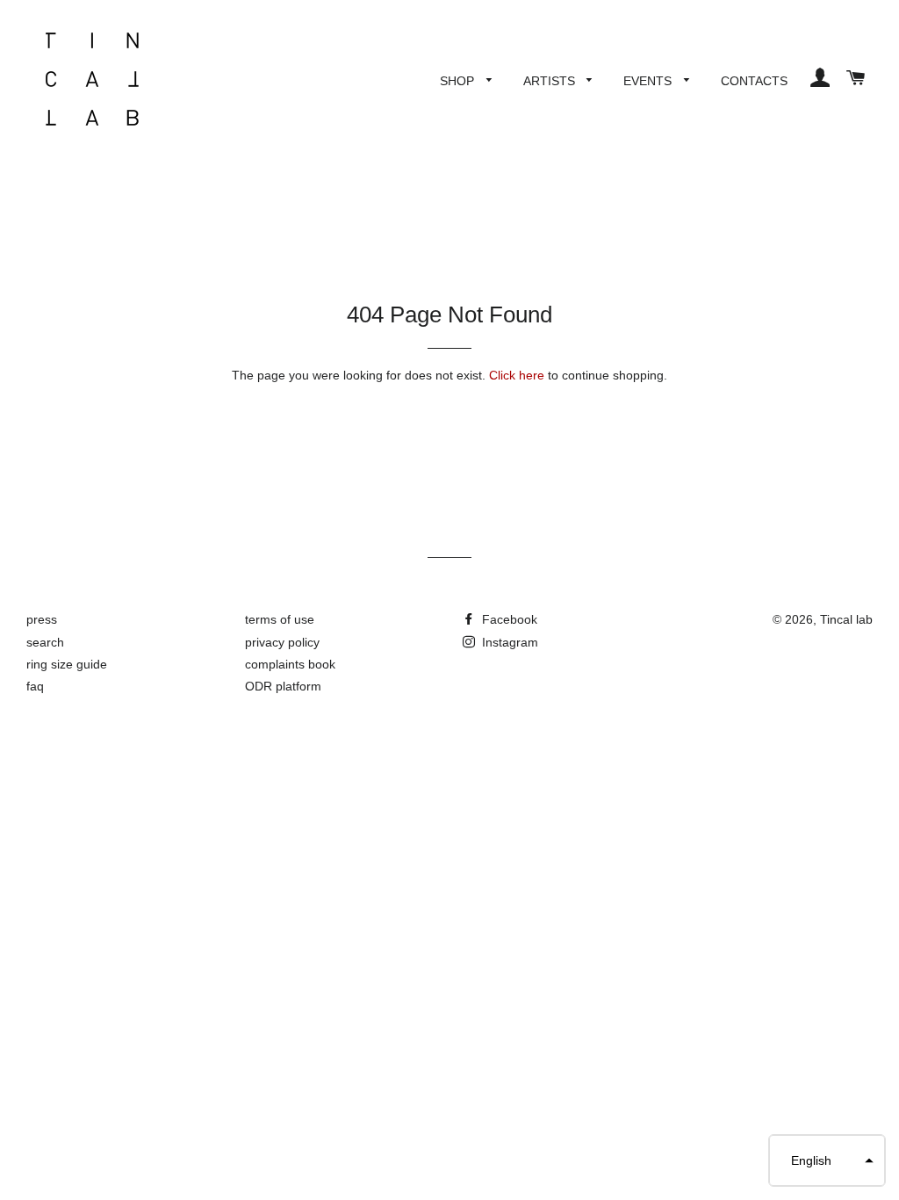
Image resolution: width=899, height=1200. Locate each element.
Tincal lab (846, 619)
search (45, 642)
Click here (516, 375)
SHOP (459, 81)
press (41, 619)
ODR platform (283, 686)
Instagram (508, 642)
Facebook (507, 619)
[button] (827, 1160)
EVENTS (649, 81)
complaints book (290, 664)
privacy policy (282, 642)
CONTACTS (754, 81)
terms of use (279, 619)
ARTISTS (551, 81)
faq (35, 686)
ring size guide (66, 664)
